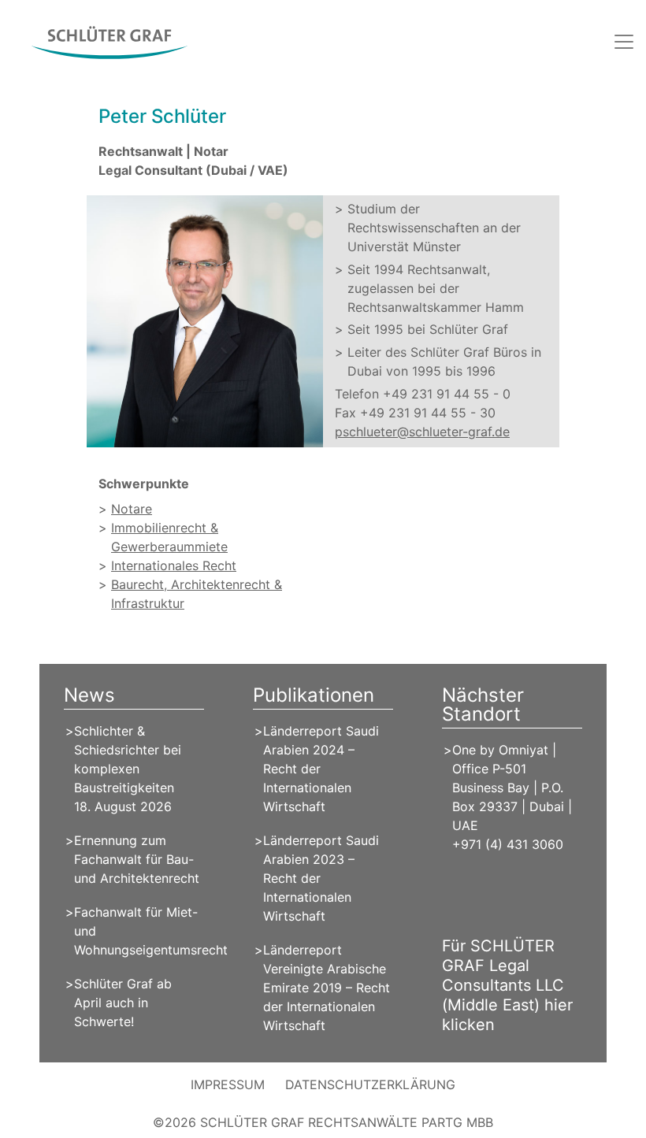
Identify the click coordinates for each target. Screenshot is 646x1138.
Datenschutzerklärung (370, 1084)
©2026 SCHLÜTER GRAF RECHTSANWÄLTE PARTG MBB (323, 1122)
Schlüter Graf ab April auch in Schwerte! (123, 1002)
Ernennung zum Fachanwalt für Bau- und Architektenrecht (136, 859)
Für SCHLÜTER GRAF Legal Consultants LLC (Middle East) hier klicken (507, 985)
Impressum (228, 1084)
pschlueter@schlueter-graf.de (422, 431)
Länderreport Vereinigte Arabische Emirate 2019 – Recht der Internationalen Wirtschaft (326, 987)
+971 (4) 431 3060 (507, 844)
